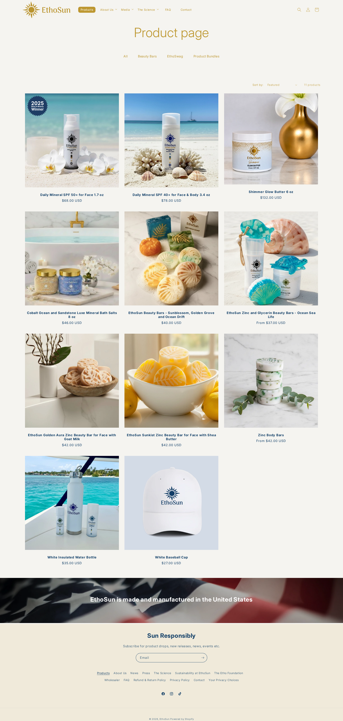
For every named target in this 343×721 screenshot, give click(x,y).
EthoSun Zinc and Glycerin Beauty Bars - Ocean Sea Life (270, 315)
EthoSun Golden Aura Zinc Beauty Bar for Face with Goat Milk (72, 437)
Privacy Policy (180, 680)
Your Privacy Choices (224, 680)
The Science (162, 673)
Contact (199, 680)
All (125, 56)
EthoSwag (175, 56)
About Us (120, 673)
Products (103, 673)
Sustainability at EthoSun (192, 673)
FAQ (127, 680)
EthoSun (165, 719)
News (134, 673)
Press (146, 673)
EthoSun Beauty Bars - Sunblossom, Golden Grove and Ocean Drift (171, 315)
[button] (108, 9)
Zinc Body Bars (271, 435)
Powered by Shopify (182, 719)
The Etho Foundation (228, 673)
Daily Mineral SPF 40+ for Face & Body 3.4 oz (171, 195)
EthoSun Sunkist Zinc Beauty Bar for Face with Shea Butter (171, 437)
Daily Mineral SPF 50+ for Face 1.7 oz (72, 195)
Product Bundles (207, 56)
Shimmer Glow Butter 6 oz (271, 192)
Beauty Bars (147, 56)
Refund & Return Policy (150, 680)
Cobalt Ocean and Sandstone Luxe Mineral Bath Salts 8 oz (72, 315)
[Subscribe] (202, 657)
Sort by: (257, 84)
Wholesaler (112, 680)
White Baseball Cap (171, 557)
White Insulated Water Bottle (72, 557)
